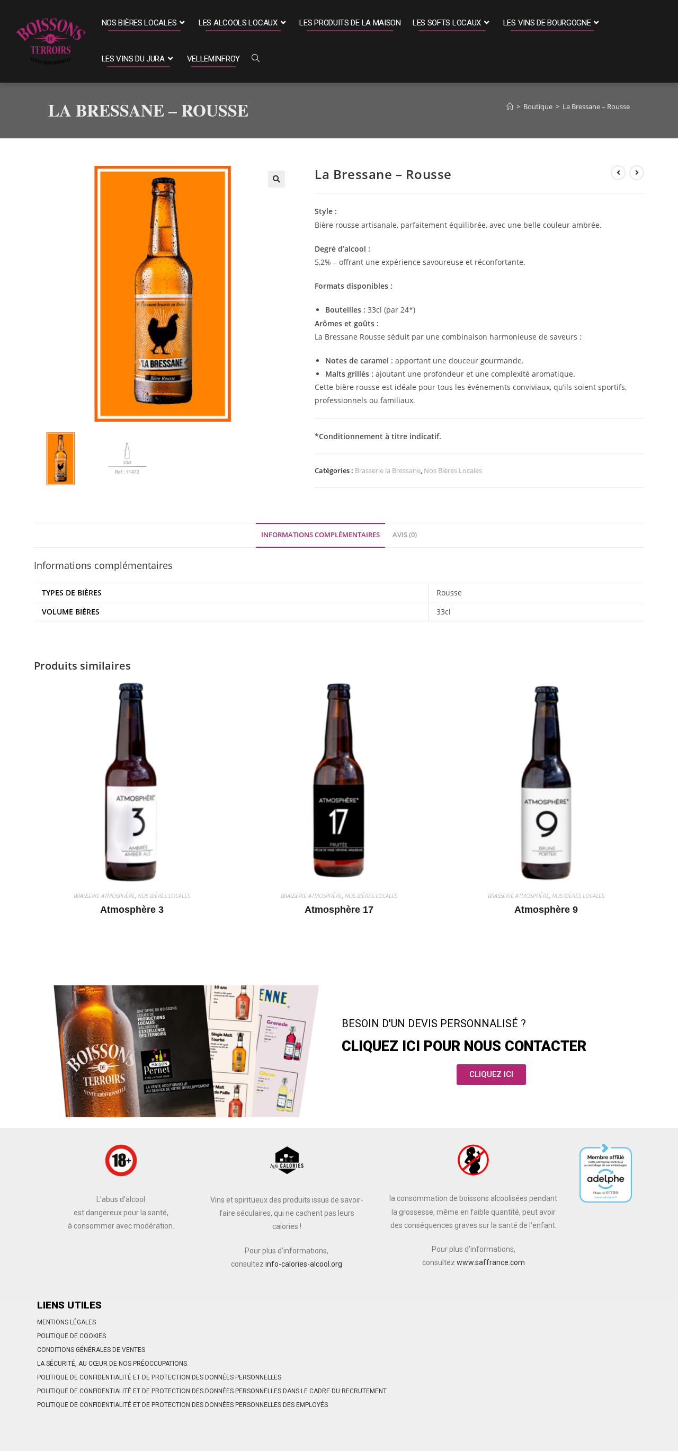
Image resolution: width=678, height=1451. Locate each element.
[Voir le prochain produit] (636, 172)
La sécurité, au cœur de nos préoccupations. (113, 1363)
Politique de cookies (71, 1336)
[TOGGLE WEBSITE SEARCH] (255, 59)
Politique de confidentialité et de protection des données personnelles (159, 1377)
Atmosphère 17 (339, 909)
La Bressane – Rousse (596, 106)
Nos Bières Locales (453, 470)
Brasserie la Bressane (388, 470)
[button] (276, 179)
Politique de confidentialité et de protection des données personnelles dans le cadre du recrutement (212, 1391)
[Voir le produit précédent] (618, 172)
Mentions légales (66, 1322)
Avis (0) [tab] (404, 534)
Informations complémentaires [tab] (320, 534)
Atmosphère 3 (132, 909)
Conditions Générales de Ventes (91, 1350)
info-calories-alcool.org (303, 1264)
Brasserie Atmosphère (104, 896)
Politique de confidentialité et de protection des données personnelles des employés (182, 1405)
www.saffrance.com (491, 1262)
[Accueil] (509, 106)
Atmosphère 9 (546, 909)
